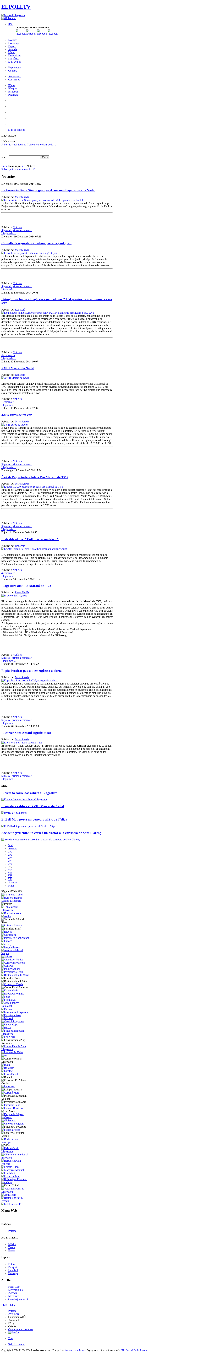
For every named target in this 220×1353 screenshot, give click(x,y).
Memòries (13, 1296)
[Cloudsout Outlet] (12, 959)
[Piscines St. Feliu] (12, 1052)
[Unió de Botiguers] (12, 1123)
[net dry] (6, 944)
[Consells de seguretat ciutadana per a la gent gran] (29, 253)
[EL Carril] (12, 1021)
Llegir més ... (8, 233)
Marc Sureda (22, 196)
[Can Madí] (8, 1173)
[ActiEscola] (8, 1194)
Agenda (12, 1292)
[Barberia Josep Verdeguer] (15, 1142)
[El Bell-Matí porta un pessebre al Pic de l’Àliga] (28, 826)
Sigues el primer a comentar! (16, 230)
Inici (23, 166)
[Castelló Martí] (10, 1092)
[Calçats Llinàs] (10, 1166)
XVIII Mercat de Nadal (17, 368)
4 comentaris (8, 355)
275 (10, 860)
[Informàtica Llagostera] (15, 1012)
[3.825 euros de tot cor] (14, 424)
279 (10, 873)
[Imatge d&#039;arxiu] (14, 595)
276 (10, 863)
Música (12, 1244)
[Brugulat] (7, 1067)
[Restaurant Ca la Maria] (15, 975)
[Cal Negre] (8, 1036)
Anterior (12, 848)
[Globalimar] (8, 18)
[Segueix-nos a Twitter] (31, 33)
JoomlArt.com (71, 1350)
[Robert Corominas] (12, 993)
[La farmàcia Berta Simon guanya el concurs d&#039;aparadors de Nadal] (42, 200)
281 (10, 879)
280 (10, 876)
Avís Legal (14, 1313)
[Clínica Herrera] (15, 1157)
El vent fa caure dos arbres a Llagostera (29, 793)
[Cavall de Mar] (10, 1176)
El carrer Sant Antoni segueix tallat (26, 733)
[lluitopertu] (8, 1086)
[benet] (5, 996)
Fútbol (11, 1264)
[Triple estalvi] (15, 910)
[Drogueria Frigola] (12, 1114)
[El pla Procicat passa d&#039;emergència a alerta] (29, 680)
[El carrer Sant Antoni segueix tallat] (21, 742)
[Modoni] (7, 1018)
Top (10, 1338)
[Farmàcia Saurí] (10, 1105)
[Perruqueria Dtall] (12, 971)
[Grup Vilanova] (10, 947)
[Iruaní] (5, 1064)
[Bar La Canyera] (11, 913)
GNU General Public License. (134, 1350)
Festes (11, 1250)
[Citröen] (6, 940)
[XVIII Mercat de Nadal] (15, 377)
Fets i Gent (14, 1286)
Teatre (11, 1247)
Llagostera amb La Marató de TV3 (26, 586)
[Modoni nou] (13, 15)
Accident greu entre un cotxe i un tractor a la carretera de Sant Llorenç (51, 833)
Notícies (17, 227)
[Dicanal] (7, 1009)
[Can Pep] (7, 965)
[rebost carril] (15, 1151)
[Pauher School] (10, 968)
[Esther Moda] (9, 990)
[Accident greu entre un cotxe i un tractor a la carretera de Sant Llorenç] (40, 839)
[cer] (4, 1055)
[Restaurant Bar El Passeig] (15, 1200)
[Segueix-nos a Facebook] (21, 33)
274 (10, 857)
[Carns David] (9, 1074)
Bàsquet (12, 1267)
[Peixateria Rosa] (11, 1015)
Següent (12, 882)
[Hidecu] (6, 931)
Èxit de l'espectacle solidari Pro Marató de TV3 (34, 477)
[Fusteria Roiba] (10, 1129)
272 (10, 851)
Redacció (20, 309)
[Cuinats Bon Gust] (12, 1108)
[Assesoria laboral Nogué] (15, 953)
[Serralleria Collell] (12, 894)
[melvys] (6, 1182)
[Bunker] (15, 900)
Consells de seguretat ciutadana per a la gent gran (36, 243)
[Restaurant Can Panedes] (15, 1163)
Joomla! (82, 1350)
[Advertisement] (41, 220)
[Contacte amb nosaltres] (53, 33)
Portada (12, 1230)
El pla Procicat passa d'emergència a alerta (31, 670)
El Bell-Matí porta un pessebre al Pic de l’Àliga (34, 819)
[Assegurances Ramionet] (15, 1005)
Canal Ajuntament (18, 1299)
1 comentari (7, 401)
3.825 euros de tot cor (16, 415)
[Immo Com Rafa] (15, 1033)
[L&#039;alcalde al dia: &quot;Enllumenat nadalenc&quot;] (34, 548)
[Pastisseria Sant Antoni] (15, 937)
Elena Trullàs (22, 592)
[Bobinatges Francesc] (14, 1179)
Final (11, 885)
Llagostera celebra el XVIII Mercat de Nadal (32, 806)
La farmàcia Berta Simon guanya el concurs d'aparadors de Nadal (48, 190)
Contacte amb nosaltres (20, 1329)
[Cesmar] (6, 1117)
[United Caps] (9, 1024)
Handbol (13, 1270)
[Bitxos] (6, 1027)
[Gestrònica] (8, 934)
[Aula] (15, 1049)
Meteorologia (15, 1289)
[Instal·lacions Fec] (12, 1204)
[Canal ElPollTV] (42, 33)
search (5, 157)
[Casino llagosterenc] (13, 962)
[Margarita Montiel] (12, 1170)
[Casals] (12, 984)
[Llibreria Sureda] (11, 925)
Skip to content (16, 129)
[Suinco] (6, 956)
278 (10, 870)
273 (10, 854)
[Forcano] (15, 1191)
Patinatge (13, 1273)
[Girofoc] (7, 1070)
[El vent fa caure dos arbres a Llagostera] (24, 799)
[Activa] (6, 916)
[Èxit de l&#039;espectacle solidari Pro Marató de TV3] (32, 486)
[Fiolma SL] (8, 999)
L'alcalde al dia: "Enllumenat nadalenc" (30, 539)
